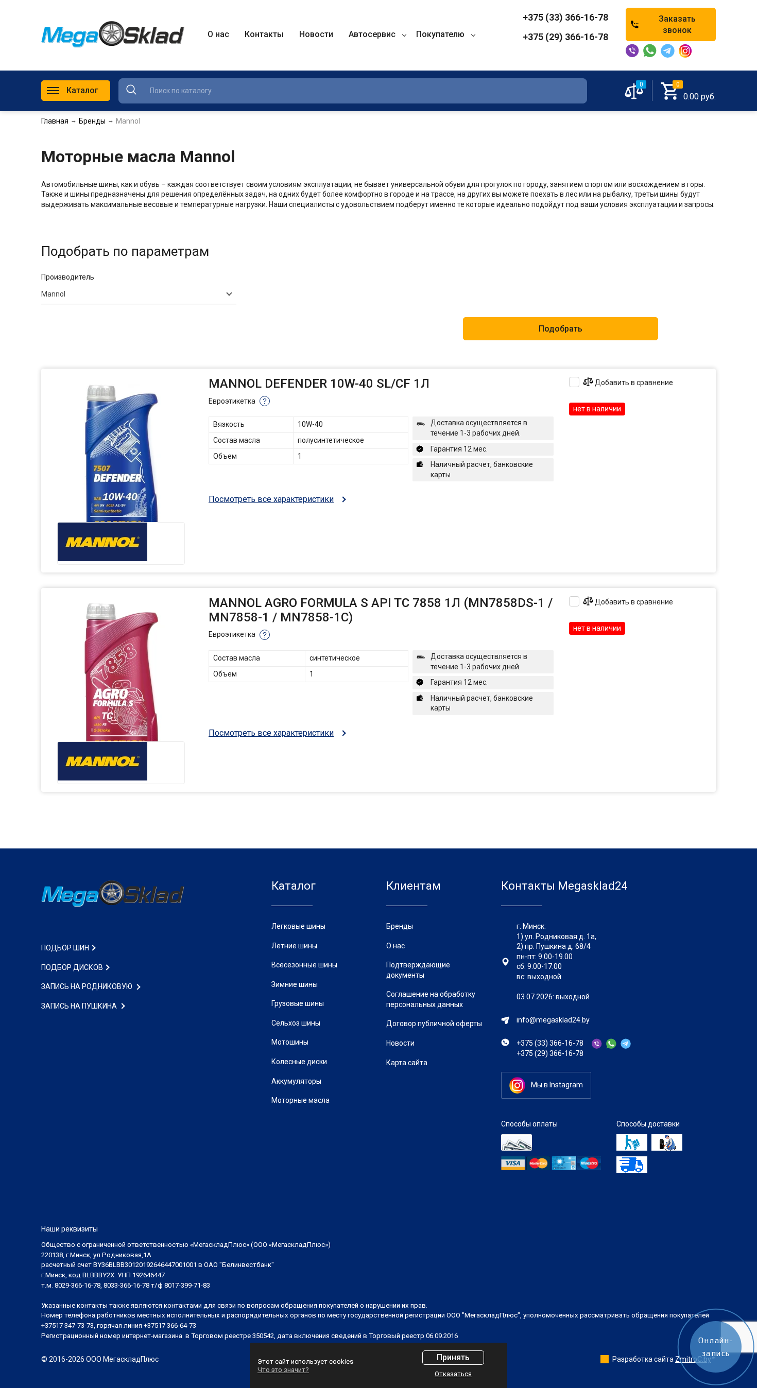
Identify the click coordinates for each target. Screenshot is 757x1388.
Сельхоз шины (295, 1023)
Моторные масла (300, 1100)
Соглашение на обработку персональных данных (430, 999)
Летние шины (294, 946)
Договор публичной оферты (434, 1023)
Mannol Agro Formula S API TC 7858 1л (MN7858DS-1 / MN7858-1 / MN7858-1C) (381, 610)
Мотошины (289, 1042)
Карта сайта (406, 1063)
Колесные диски (299, 1061)
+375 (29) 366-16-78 (565, 36)
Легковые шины (298, 926)
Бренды (399, 926)
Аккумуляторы (296, 1081)
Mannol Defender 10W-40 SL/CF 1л (319, 383)
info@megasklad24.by (553, 1020)
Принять (453, 1357)
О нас (395, 946)
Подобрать (560, 329)
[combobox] (138, 294)
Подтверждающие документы (418, 970)
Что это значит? (283, 1370)
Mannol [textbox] (53, 294)
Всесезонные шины (304, 965)
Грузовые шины (297, 1003)
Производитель (67, 277)
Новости (400, 1043)
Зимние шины (294, 984)
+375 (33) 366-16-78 (565, 17)
